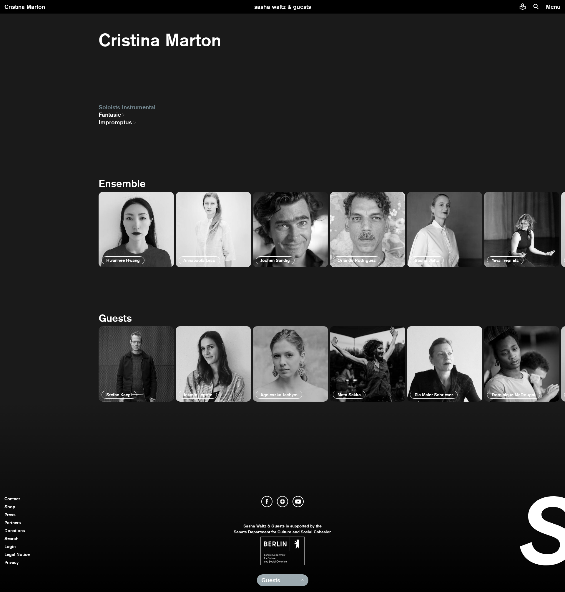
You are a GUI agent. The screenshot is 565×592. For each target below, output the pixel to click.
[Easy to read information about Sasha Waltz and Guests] (522, 7)
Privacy (11, 562)
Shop (9, 506)
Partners (12, 522)
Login (10, 546)
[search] (536, 7)
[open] (136, 229)
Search (11, 538)
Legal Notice (17, 554)
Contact (12, 499)
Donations (14, 530)
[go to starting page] (282, 7)
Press (10, 514)
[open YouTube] (298, 501)
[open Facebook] (266, 501)
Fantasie (110, 114)
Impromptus (115, 122)
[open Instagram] (282, 501)
